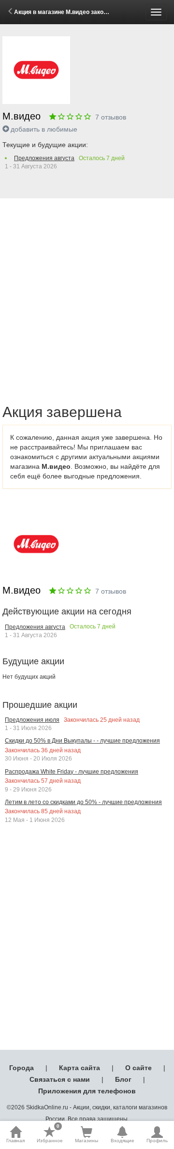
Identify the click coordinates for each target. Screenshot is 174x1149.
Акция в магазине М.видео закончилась (71, 12)
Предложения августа (44, 158)
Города (21, 1068)
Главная (15, 1140)
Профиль (157, 1140)
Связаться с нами (59, 1079)
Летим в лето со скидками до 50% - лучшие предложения (83, 802)
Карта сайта (79, 1068)
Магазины (86, 1140)
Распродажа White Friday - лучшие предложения (71, 771)
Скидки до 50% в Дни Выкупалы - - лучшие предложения (82, 740)
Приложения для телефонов (87, 1091)
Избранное (50, 1134)
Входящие (122, 1140)
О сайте (138, 1068)
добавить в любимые (44, 129)
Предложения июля (32, 719)
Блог (123, 1079)
